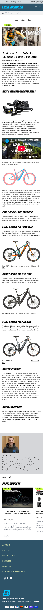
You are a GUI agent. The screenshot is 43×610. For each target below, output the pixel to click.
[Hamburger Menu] (39, 7)
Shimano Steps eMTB (32, 83)
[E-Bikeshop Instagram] (4, 578)
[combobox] (23, 13)
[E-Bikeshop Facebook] (7, 578)
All (17, 20)
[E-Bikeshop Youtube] (11, 578)
